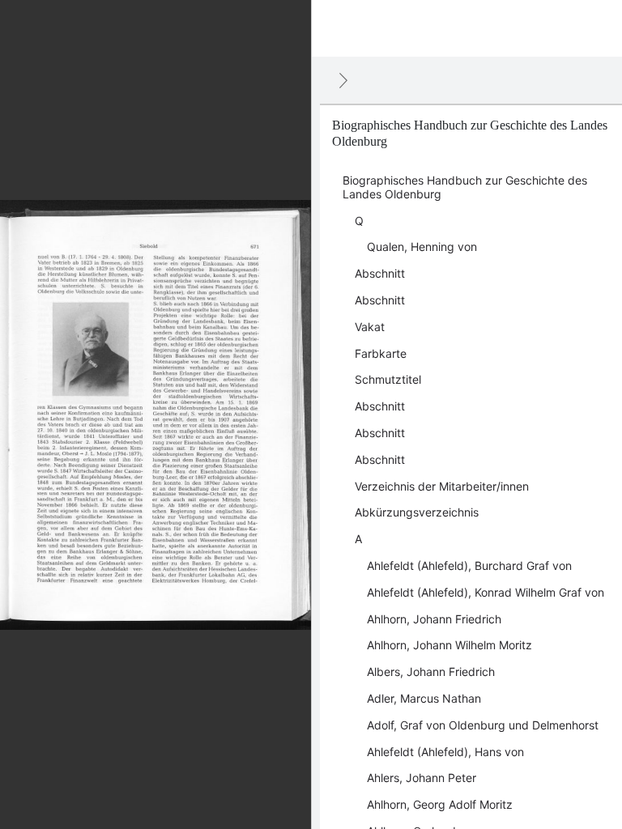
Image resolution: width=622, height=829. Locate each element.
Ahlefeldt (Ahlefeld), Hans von (445, 752)
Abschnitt (380, 273)
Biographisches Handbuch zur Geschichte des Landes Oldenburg (465, 187)
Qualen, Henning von (422, 246)
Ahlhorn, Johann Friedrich (434, 619)
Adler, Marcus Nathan (424, 698)
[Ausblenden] (343, 80)
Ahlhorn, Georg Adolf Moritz (440, 804)
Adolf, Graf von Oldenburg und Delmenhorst (483, 725)
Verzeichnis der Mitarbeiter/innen (442, 486)
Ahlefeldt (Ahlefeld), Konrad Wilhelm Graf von (485, 592)
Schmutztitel (388, 379)
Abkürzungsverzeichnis (417, 512)
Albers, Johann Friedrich (431, 671)
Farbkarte (381, 353)
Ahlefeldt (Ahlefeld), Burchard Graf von (469, 565)
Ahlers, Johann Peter (421, 777)
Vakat (370, 327)
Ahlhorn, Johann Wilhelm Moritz (449, 645)
